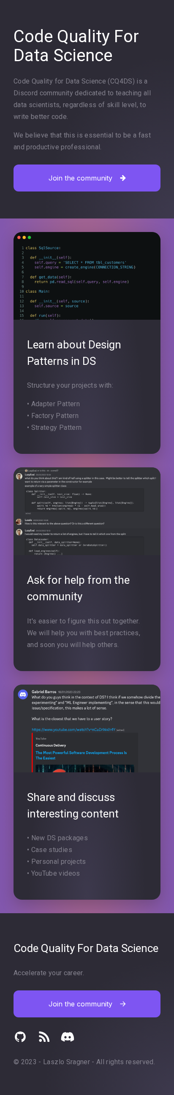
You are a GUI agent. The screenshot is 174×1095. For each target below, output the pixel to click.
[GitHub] (20, 1037)
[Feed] (44, 1037)
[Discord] (67, 1037)
